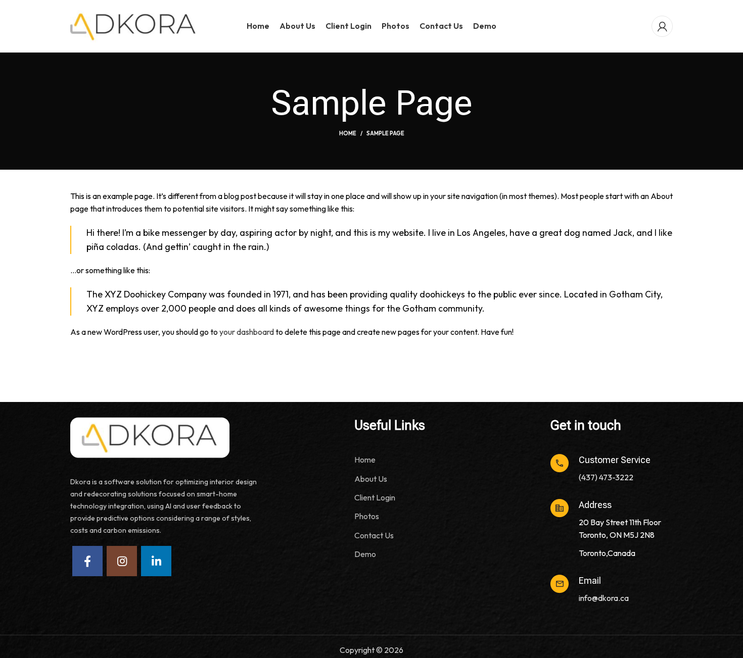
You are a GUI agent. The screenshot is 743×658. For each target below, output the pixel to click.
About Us (370, 479)
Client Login (374, 497)
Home (347, 133)
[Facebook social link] (87, 561)
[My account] (662, 26)
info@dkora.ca (604, 598)
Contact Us (374, 535)
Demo (365, 554)
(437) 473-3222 (606, 477)
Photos (366, 516)
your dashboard (246, 332)
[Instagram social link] (122, 561)
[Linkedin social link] (156, 561)
